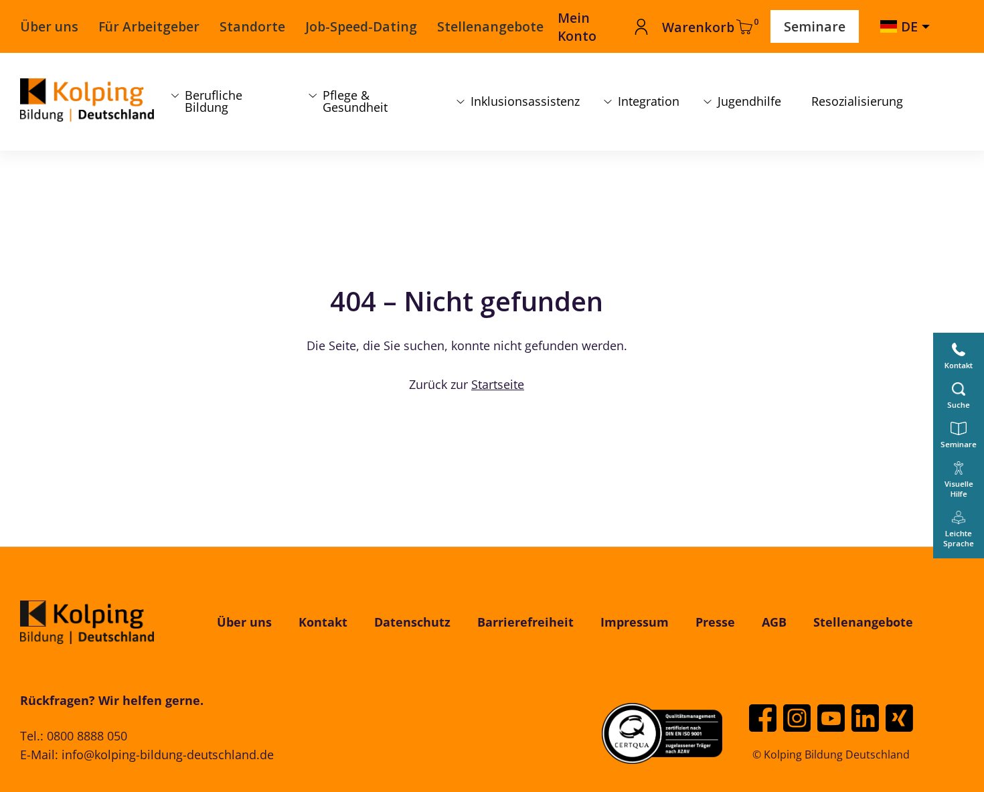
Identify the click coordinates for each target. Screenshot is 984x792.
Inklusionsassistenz (525, 101)
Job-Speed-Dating (361, 26)
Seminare (814, 26)
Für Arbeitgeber (148, 26)
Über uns (49, 26)
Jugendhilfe (749, 101)
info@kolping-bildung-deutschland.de (168, 754)
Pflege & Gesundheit (355, 101)
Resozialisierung (857, 101)
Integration (648, 101)
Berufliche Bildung (213, 101)
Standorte (252, 26)
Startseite (497, 384)
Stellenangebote (490, 26)
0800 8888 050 (87, 736)
